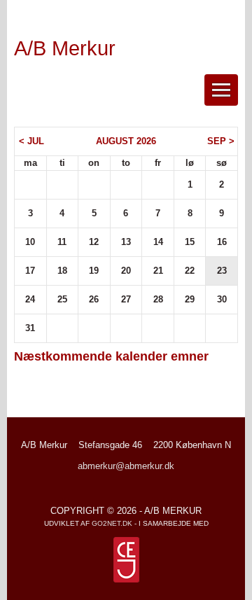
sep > (220, 141)
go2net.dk (112, 523)
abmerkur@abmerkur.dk (126, 466)
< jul (31, 141)
